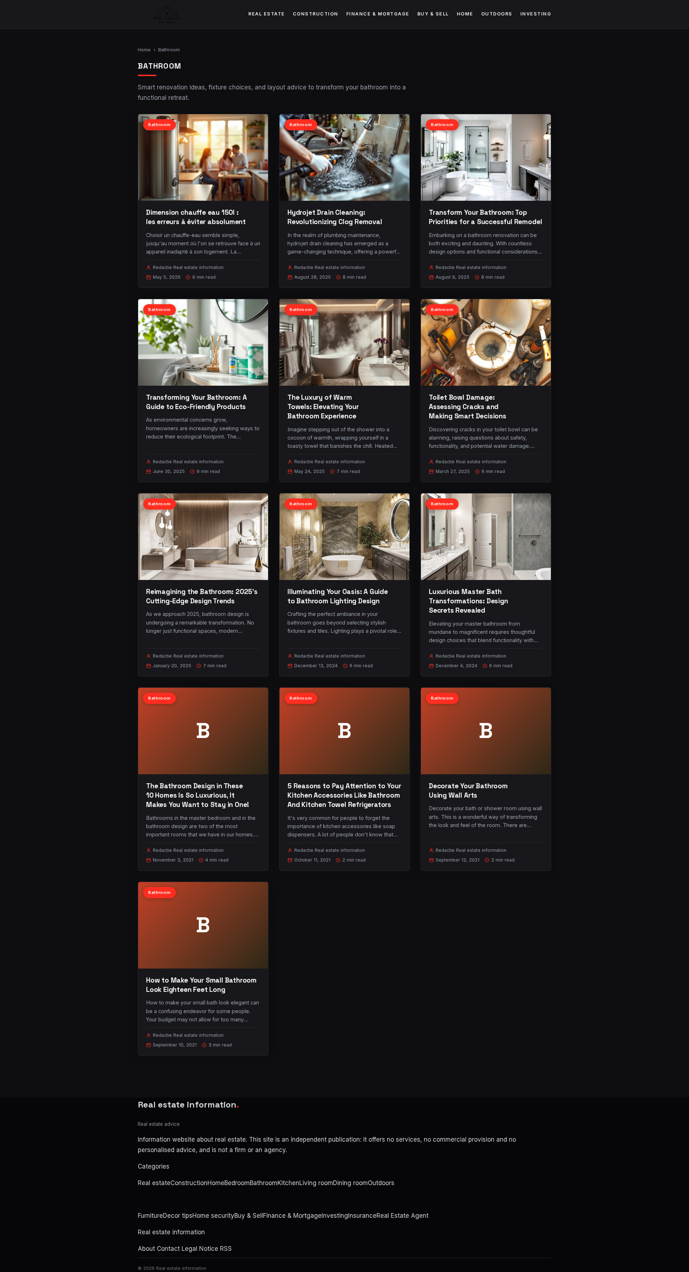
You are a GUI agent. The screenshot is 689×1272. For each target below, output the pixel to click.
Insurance (362, 1215)
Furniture (150, 1215)
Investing (536, 14)
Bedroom (237, 1183)
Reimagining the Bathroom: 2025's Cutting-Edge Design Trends (202, 596)
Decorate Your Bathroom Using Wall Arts (468, 790)
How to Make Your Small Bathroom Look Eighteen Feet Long (201, 985)
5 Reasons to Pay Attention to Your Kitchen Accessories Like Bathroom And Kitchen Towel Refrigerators (344, 795)
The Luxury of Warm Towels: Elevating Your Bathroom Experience (323, 407)
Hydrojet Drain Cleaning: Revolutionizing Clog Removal (334, 217)
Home (465, 14)
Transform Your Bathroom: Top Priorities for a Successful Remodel (485, 217)
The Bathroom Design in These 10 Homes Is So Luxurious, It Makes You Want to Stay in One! (197, 795)
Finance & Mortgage (377, 14)
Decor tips (177, 1215)
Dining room (350, 1183)
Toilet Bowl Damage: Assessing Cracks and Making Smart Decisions (467, 407)
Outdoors (496, 14)
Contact (168, 1248)
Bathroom (263, 1183)
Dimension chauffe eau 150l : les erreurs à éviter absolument (196, 217)
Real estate (266, 14)
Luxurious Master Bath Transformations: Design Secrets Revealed (468, 601)
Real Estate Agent (402, 1215)
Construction (315, 14)
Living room (316, 1183)
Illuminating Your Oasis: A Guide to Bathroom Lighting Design (337, 596)
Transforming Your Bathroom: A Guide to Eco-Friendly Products (196, 402)
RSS (226, 1248)
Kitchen (288, 1183)
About (146, 1248)
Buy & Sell (433, 14)
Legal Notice (200, 1248)
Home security (213, 1215)
